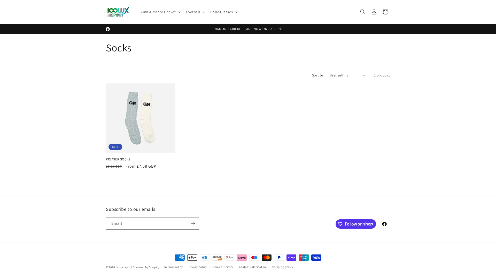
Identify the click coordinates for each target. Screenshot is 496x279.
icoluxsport (124, 267)
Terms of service (223, 267)
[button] (159, 11)
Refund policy (173, 267)
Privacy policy (197, 267)
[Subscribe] (193, 224)
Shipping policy (282, 267)
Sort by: (318, 75)
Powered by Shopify (146, 267)
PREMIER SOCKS (118, 159)
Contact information (253, 267)
